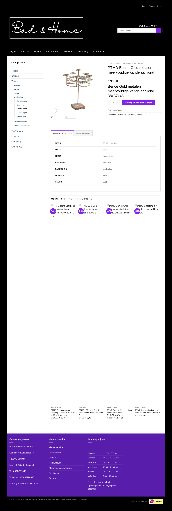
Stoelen (17, 85)
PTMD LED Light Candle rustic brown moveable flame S (91, 412)
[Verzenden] (158, 30)
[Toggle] (42, 70)
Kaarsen (20, 105)
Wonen (37, 51)
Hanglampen (22, 101)
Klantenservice (56, 447)
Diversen (68, 51)
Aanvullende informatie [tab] (62, 133)
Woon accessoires (22, 125)
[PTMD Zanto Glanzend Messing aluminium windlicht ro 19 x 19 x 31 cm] (63, 304)
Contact (152, 6)
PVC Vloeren (52, 51)
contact (25, 483)
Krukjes (17, 93)
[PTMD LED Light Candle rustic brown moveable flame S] (91, 304)
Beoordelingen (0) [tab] (83, 133)
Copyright (83, 499)
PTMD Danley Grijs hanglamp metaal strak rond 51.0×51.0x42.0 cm (119, 412)
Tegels (12, 51)
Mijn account (55, 463)
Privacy (52, 478)
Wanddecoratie (20, 122)
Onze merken (55, 452)
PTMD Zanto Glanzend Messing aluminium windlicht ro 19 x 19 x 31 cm (63, 412)
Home (143, 6)
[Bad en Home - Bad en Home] (46, 28)
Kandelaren (22, 109)
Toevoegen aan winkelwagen (138, 103)
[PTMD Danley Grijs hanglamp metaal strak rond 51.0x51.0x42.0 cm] (120, 304)
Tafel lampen (22, 112)
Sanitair (25, 51)
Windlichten (21, 116)
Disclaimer (54, 473)
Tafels (16, 89)
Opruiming (83, 51)
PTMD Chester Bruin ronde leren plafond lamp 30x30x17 (147, 411)
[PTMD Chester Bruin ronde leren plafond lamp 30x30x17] (148, 304)
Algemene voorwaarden (60, 468)
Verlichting (18, 97)
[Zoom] (54, 110)
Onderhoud (99, 51)
